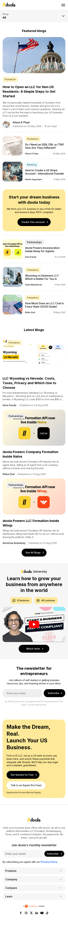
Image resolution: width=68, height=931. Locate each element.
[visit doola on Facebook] (20, 913)
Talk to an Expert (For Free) (26, 785)
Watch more (33, 648)
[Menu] (63, 5)
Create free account (33, 222)
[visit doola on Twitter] (31, 913)
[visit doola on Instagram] (26, 913)
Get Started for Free (22, 774)
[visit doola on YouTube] (42, 913)
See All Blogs (33, 552)
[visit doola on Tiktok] (47, 913)
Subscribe (53, 693)
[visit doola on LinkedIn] (36, 913)
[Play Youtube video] (34, 624)
